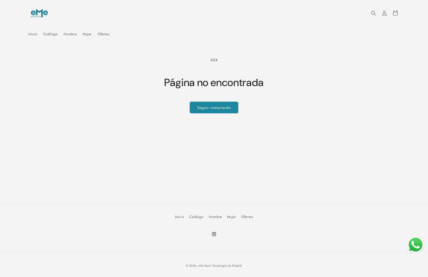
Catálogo (196, 216)
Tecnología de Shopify (227, 266)
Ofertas (247, 216)
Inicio (179, 216)
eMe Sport (205, 266)
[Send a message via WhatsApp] (416, 245)
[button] (373, 13)
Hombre (215, 216)
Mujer (231, 216)
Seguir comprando (214, 107)
